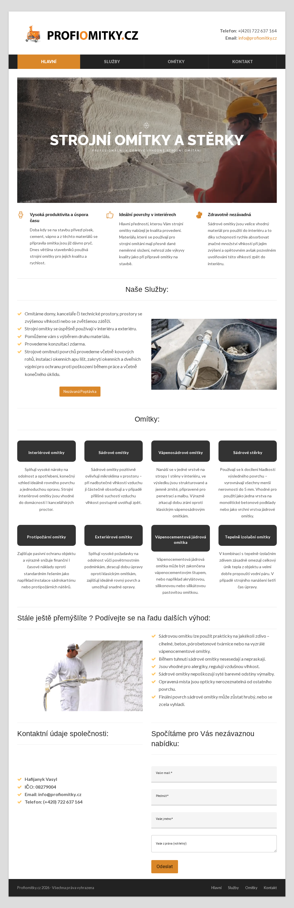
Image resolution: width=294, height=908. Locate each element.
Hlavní (216, 887)
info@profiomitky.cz (257, 37)
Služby (233, 887)
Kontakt (270, 887)
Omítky (251, 887)
